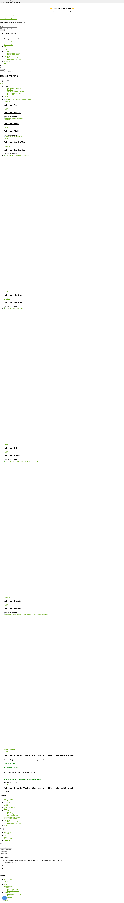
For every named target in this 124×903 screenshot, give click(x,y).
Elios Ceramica (12, 116)
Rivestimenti (7, 820)
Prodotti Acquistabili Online (12, 817)
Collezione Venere (12, 105)
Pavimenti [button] (6, 51)
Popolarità (10, 90)
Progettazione (7, 840)
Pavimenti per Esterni (13, 53)
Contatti (6, 837)
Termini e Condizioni (6, 849)
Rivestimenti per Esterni (14, 58)
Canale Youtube (8, 839)
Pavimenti (6, 810)
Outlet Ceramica (8, 45)
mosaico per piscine (9, 807)
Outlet (5, 809)
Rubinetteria (10, 801)
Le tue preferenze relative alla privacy (9, 847)
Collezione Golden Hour (15, 142)
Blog (5, 63)
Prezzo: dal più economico (14, 93)
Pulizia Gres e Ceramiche (11, 818)
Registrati (11, 42)
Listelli (6, 48)
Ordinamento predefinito (14, 88)
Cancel (6, 96)
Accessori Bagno (8, 799)
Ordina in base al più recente (15, 91)
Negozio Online (8, 832)
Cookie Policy (4, 851)
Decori (9, 812)
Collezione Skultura (13, 295)
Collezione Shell (11, 123)
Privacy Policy (4, 853)
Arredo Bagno (8, 61)
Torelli (5, 50)
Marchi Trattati (8, 897)
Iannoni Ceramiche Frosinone (8, 19)
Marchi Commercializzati (11, 834)
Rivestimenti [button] (7, 56)
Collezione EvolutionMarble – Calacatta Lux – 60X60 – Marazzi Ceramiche (39, 755)
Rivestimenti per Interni (14, 59)
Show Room (7, 33)
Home (2, 71)
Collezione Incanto (12, 601)
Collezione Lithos (12, 448)
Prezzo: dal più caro (13, 95)
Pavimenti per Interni (13, 54)
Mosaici (6, 46)
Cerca (2, 30)
